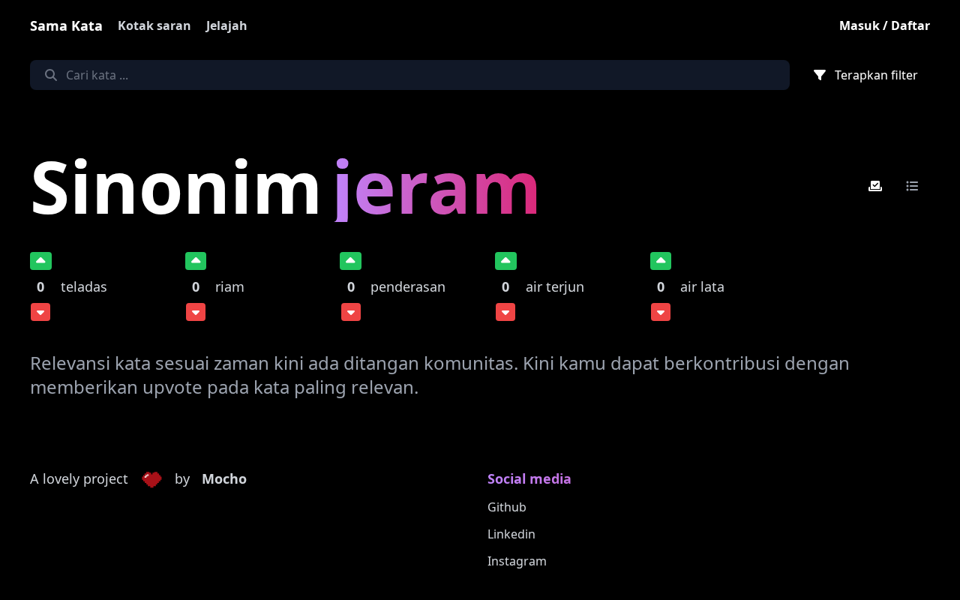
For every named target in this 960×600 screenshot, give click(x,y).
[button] (151, 479)
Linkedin (512, 534)
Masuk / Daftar (884, 25)
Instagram (517, 561)
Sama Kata (66, 25)
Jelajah (227, 25)
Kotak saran (154, 25)
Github (507, 507)
